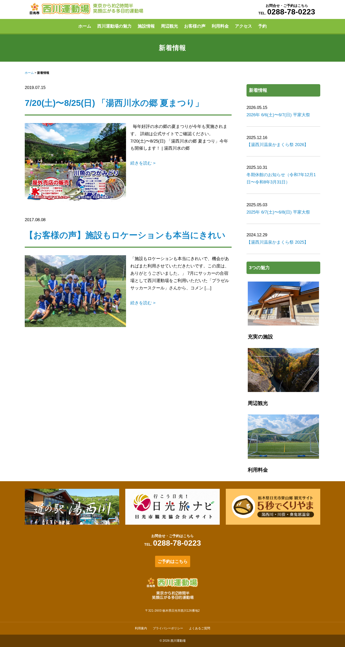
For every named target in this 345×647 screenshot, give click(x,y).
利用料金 (220, 26)
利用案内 (141, 628)
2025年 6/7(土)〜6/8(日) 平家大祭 (278, 212)
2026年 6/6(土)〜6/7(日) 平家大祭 (278, 114)
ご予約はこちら (173, 561)
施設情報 (146, 26)
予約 (262, 26)
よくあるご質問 (199, 628)
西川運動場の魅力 (114, 26)
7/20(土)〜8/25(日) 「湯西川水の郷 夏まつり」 (114, 103)
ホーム (84, 26)
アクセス (243, 26)
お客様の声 (195, 26)
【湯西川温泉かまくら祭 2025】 (277, 242)
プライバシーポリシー (168, 628)
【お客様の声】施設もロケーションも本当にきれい (125, 235)
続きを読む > (143, 163)
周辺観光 (169, 26)
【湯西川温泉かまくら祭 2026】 (277, 144)
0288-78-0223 (291, 12)
